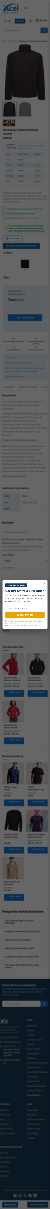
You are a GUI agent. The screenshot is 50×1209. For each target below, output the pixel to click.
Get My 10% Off (25, 615)
